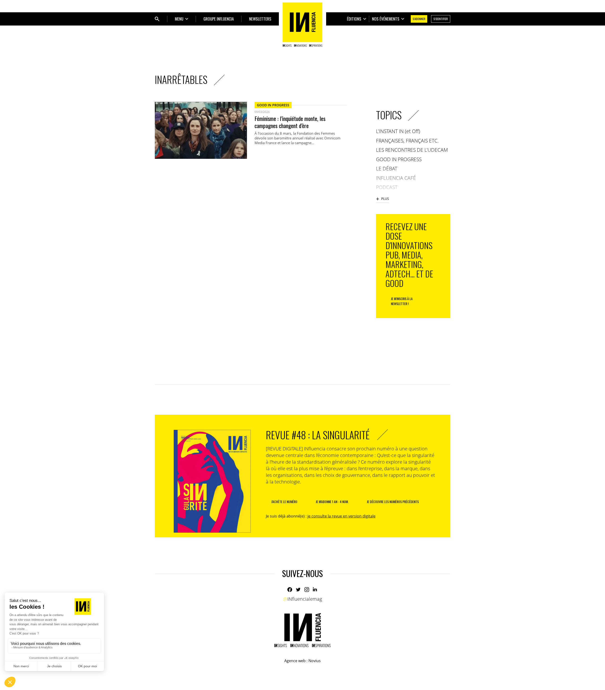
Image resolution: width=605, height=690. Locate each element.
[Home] (302, 24)
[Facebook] (289, 589)
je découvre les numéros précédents (393, 501)
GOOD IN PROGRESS (273, 105)
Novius (314, 660)
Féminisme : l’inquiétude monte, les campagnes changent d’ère (290, 122)
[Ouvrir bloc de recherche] (157, 19)
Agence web (295, 660)
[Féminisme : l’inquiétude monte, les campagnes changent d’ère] (201, 130)
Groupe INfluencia (218, 19)
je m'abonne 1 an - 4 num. (332, 501)
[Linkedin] (315, 589)
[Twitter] (298, 589)
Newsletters (260, 19)
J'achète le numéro (284, 501)
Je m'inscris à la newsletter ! (402, 301)
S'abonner (419, 19)
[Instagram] (306, 589)
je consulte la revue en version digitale (341, 516)
